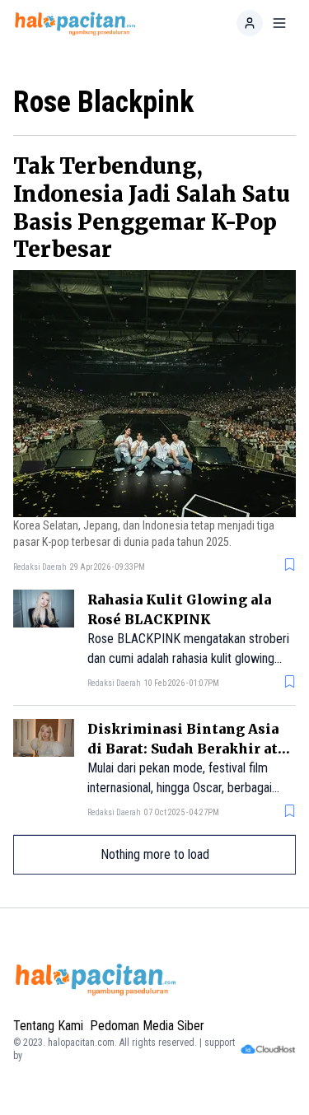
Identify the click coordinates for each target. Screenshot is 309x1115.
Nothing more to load (155, 854)
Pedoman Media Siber (147, 1025)
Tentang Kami (48, 1025)
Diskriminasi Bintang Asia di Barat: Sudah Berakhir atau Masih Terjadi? (190, 749)
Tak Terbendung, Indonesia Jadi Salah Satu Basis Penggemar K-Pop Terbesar (151, 207)
